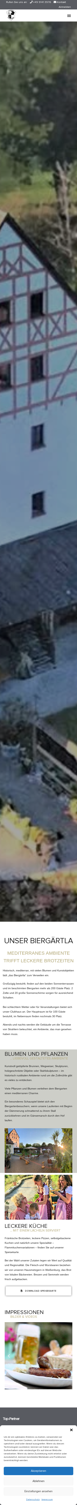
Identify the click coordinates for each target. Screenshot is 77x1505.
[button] (71, 1430)
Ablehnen (38, 1481)
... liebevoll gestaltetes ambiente (39, 1058)
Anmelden (65, 7)
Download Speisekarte (40, 1291)
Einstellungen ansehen (38, 1491)
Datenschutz (33, 1500)
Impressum (47, 1500)
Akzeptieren (38, 1471)
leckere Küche (26, 1226)
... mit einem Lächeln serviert (35, 1230)
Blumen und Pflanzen (36, 1054)
